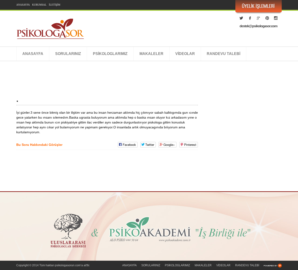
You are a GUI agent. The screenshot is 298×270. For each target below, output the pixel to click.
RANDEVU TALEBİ (223, 54)
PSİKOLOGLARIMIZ (110, 54)
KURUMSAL (39, 4)
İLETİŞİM (54, 4)
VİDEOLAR (185, 54)
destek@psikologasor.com (258, 26)
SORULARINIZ (68, 54)
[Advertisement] (101, 83)
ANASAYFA (23, 4)
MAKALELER (151, 54)
